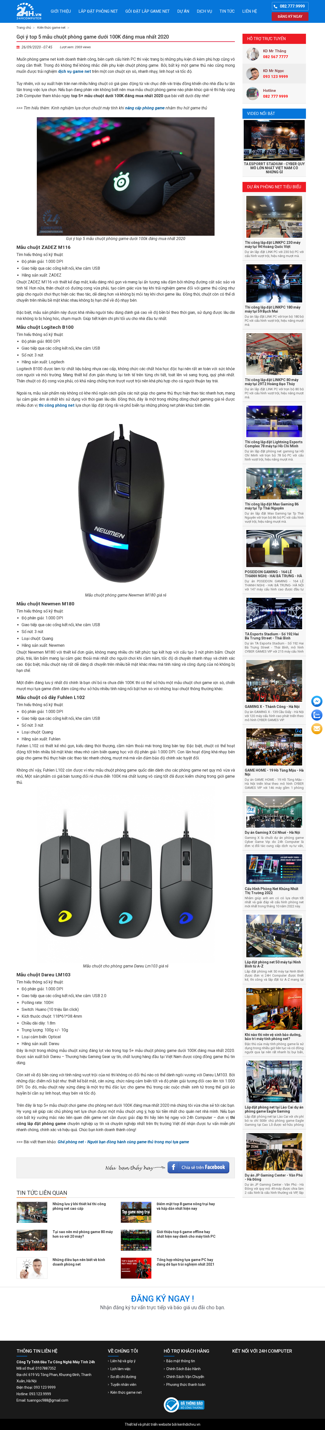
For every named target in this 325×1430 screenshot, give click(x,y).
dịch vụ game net (74, 71)
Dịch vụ (204, 11)
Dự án (183, 11)
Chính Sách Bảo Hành (183, 1369)
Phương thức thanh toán (185, 1385)
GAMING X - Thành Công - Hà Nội (272, 707)
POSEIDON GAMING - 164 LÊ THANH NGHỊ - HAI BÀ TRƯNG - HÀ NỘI (273, 576)
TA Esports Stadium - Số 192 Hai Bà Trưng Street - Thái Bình (272, 636)
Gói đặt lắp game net (147, 11)
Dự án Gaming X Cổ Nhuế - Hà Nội (272, 832)
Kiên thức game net (51, 27)
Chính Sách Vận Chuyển (185, 1377)
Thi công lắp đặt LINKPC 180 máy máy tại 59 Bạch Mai (272, 309)
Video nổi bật (261, 113)
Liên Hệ (249, 11)
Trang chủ (24, 27)
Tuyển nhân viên (123, 1385)
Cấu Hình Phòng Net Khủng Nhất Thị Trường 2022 (271, 891)
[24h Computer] (30, 11)
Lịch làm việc (120, 1369)
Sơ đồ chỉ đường (123, 1377)
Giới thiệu (61, 11)
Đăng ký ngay (290, 16)
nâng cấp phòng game (145, 108)
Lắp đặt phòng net (98, 11)
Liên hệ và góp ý (123, 1361)
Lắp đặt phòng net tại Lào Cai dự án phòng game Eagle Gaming (274, 1109)
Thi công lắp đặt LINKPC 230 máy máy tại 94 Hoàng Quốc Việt (272, 245)
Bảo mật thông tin (180, 1361)
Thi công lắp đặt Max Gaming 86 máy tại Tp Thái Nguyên (272, 506)
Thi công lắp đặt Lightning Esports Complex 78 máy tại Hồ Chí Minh (274, 444)
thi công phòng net (56, 405)
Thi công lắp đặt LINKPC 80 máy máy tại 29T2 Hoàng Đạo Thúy (271, 382)
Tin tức (227, 11)
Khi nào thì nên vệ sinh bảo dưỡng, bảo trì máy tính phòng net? (273, 1037)
